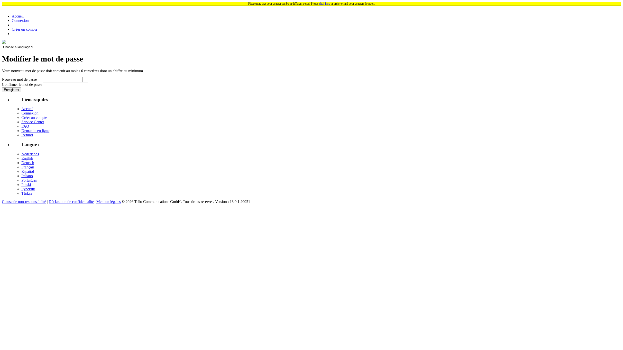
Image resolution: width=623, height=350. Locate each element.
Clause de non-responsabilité (24, 202)
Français (27, 167)
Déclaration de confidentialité (71, 202)
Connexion (20, 20)
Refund (27, 135)
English (27, 158)
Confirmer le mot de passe (22, 84)
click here (324, 3)
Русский (28, 189)
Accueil (18, 16)
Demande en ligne (35, 131)
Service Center (32, 122)
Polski (26, 185)
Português (29, 180)
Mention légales (108, 202)
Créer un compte (24, 29)
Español (27, 171)
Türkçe (26, 193)
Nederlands (30, 154)
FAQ (25, 126)
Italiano (27, 176)
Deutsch (27, 163)
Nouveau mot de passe (19, 79)
